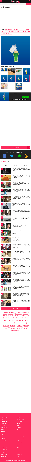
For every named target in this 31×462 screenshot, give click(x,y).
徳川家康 (8, 323)
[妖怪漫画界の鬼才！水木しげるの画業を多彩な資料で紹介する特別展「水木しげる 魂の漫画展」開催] (6, 233)
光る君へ (19, 328)
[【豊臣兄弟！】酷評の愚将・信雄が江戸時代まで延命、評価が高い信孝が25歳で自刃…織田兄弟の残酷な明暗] (6, 226)
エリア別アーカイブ (6, 445)
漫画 (20, 318)
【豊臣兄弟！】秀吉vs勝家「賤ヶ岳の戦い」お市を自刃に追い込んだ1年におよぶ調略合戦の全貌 (21, 169)
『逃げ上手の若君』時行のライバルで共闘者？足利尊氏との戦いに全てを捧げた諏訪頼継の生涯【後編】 (21, 280)
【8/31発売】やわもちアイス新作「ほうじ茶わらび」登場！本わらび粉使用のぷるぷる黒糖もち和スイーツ (21, 267)
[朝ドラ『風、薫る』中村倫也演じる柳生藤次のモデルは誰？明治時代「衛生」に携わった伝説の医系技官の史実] (6, 199)
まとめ (18, 417)
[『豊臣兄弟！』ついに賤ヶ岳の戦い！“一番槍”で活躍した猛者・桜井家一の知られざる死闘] (6, 303)
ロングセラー (19, 315)
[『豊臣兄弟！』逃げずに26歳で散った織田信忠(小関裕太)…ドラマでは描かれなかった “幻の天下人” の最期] (6, 240)
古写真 (3, 431)
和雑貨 (18, 423)
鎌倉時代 (6, 328)
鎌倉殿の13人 (16, 330)
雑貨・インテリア (6, 423)
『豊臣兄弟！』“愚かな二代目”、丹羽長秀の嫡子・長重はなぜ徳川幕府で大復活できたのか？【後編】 (21, 176)
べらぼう (12, 320)
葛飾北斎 (26, 328)
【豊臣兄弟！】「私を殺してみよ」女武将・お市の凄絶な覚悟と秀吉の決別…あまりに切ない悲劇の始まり (21, 260)
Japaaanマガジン (20, 436)
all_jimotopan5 (6, 7)
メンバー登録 (28, 3)
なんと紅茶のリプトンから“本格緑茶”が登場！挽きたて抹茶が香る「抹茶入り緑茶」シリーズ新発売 (21, 287)
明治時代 (25, 320)
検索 (30, 1)
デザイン (19, 323)
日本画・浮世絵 (20, 419)
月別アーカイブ (20, 445)
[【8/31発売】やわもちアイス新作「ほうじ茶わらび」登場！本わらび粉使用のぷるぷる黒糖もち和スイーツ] (6, 268)
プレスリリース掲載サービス (15, 147)
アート (3, 419)
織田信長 (19, 320)
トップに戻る (27, 411)
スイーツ (26, 315)
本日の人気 (4, 447)
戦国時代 (12, 312)
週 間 (15, 165)
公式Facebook (4, 156)
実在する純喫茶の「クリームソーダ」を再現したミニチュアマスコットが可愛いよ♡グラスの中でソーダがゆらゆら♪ (15, 32)
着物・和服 (19, 421)
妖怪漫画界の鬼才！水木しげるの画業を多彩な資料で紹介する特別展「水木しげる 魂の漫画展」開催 (21, 232)
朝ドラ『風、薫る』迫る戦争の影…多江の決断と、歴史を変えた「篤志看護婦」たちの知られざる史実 (21, 253)
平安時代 (26, 312)
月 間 (25, 165)
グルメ (3, 425)
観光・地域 (4, 427)
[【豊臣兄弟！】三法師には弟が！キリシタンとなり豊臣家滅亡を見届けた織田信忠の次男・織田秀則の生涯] (6, 185)
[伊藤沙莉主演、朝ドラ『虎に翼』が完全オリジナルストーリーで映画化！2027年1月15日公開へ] (6, 206)
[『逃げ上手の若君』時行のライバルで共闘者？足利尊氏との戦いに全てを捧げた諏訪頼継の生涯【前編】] (6, 192)
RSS (26, 156)
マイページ (4, 443)
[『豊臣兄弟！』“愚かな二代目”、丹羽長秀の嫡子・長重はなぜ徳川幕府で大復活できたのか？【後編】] (6, 178)
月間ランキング (5, 449)
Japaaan (15, 1)
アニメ (5, 315)
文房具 (24, 323)
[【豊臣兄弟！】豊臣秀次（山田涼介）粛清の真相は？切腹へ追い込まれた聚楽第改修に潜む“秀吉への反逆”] (6, 247)
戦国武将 (11, 315)
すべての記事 (5, 417)
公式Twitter (11, 156)
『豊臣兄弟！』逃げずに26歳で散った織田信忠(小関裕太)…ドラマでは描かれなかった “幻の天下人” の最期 (21, 239)
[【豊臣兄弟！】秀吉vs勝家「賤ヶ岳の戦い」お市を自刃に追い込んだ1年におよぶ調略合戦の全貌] (6, 171)
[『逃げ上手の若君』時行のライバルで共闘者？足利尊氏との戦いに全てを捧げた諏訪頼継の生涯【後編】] (6, 282)
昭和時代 (13, 328)
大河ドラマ (19, 312)
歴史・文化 (19, 429)
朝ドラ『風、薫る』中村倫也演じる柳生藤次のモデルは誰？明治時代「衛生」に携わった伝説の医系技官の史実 (21, 197)
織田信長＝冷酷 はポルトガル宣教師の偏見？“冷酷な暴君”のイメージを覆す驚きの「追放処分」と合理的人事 (20, 294)
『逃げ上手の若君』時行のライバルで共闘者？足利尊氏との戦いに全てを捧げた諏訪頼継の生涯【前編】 (21, 190)
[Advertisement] (11, 18)
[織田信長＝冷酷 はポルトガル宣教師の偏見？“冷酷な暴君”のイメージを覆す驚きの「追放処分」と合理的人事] (6, 296)
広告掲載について (6, 441)
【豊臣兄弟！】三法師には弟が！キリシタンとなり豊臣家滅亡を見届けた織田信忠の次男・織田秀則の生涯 (21, 183)
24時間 (5, 165)
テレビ (6, 320)
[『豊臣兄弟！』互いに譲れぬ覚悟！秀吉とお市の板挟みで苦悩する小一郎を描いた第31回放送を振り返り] (6, 275)
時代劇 (25, 318)
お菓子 (11, 318)
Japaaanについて (20, 438)
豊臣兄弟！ (20, 325)
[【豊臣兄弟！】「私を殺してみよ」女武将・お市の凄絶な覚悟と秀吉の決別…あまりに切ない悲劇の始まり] (6, 261)
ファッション (5, 421)
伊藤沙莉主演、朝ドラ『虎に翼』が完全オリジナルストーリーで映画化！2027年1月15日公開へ (21, 204)
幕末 (16, 318)
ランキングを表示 (15, 308)
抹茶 (13, 323)
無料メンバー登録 (20, 443)
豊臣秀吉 (13, 325)
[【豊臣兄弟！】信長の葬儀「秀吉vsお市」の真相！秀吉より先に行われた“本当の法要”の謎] (6, 213)
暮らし (3, 429)
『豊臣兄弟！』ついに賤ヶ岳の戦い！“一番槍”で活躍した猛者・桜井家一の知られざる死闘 (21, 301)
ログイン (24, 3)
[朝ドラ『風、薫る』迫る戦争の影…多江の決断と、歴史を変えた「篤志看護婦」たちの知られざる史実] (6, 254)
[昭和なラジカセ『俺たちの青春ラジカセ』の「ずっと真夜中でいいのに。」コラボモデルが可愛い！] (6, 219)
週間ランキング (20, 447)
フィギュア (6, 325)
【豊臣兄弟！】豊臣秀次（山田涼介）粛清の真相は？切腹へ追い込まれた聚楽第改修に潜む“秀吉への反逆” (21, 246)
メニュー (1, 1)
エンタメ (19, 427)
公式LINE (19, 156)
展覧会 (26, 325)
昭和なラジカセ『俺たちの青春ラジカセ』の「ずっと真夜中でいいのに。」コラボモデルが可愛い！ (21, 218)
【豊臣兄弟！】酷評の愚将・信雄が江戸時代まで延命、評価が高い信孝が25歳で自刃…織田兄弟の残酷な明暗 (21, 225)
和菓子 (18, 425)
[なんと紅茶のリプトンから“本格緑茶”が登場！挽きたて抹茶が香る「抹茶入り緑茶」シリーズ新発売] (6, 289)
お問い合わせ (20, 441)
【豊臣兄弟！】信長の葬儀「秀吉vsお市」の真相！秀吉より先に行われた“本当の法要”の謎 (21, 211)
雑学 (6, 318)
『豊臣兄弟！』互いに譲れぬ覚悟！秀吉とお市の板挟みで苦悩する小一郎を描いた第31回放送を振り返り (21, 274)
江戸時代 (6, 312)
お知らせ (4, 438)
